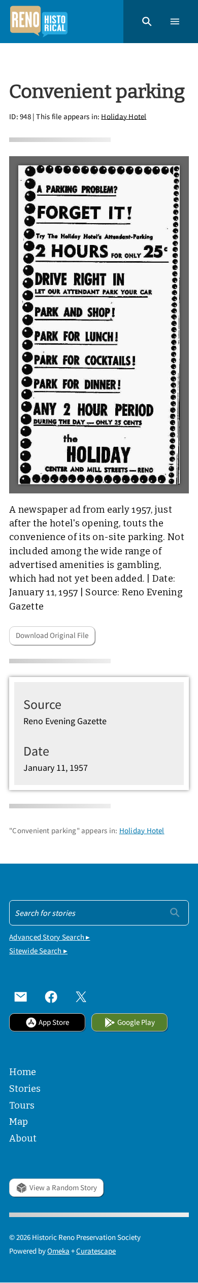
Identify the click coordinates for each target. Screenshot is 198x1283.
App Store (54, 1022)
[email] (20, 997)
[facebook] (51, 997)
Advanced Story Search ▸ (49, 937)
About (23, 1138)
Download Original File (52, 635)
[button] (147, 21)
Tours (22, 1105)
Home (22, 1072)
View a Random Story (63, 1187)
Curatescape (96, 1251)
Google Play (136, 1022)
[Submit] (174, 912)
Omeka (58, 1251)
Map (18, 1121)
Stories (25, 1088)
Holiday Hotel (123, 116)
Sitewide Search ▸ (38, 950)
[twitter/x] (81, 997)
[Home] (38, 21)
